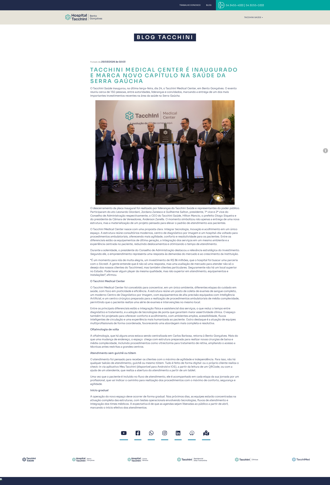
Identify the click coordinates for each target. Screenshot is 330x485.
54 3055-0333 (255, 5)
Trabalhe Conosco (190, 5)
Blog (208, 5)
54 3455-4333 (234, 5)
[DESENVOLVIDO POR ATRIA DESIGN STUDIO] (165, 481)
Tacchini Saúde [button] (253, 17)
